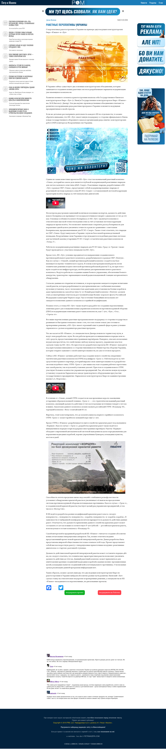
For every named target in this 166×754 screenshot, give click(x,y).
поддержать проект (74, 592)
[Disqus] (87, 624)
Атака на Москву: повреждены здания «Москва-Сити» (21, 88)
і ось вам (103, 731)
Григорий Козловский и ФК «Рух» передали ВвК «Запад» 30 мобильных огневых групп (21, 23)
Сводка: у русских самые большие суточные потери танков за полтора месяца (21, 34)
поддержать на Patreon (109, 592)
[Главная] (78, 3)
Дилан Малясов (51, 20)
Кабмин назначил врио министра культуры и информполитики (20, 99)
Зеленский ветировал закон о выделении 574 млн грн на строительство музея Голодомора (20, 111)
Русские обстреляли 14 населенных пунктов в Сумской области (21, 77)
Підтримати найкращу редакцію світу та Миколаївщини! (83, 727)
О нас (161, 2)
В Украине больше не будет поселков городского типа (21, 46)
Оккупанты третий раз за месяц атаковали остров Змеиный (19, 66)
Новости (144, 2)
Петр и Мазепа (8, 3)
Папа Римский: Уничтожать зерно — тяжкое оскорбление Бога (21, 55)
